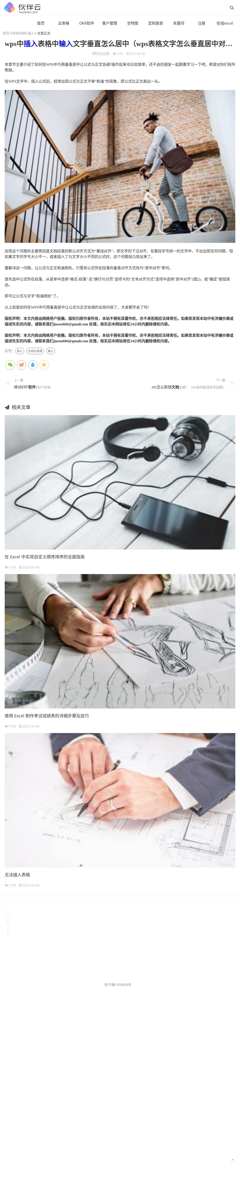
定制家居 (155, 23)
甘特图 (132, 23)
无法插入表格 (17, 875)
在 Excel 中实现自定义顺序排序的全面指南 (45, 557)
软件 (32, 387)
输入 (66, 44)
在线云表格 (35, 351)
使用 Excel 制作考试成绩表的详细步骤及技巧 (47, 716)
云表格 (63, 23)
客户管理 (109, 23)
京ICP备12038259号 (117, 984)
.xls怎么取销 (161, 387)
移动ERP (21, 387)
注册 (201, 23)
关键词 (178, 23)
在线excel (225, 23)
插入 (31, 33)
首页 (41, 23)
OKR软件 (86, 23)
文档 (175, 387)
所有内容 (19, 33)
